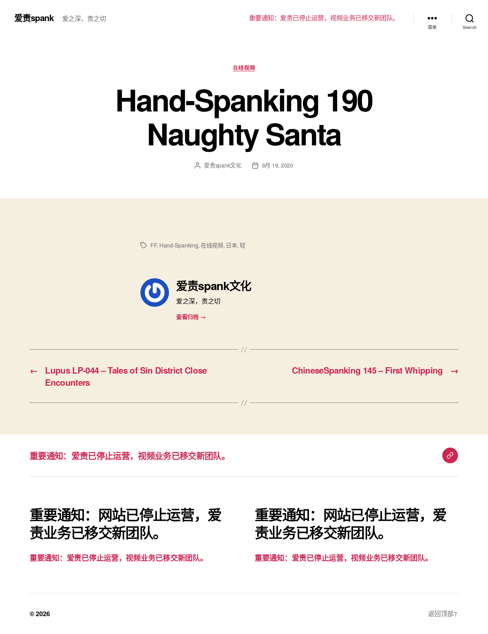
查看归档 (190, 317)
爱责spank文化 (222, 165)
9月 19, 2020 (277, 165)
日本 (231, 245)
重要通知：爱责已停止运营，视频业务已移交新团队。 (324, 18)
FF (153, 245)
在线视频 (244, 67)
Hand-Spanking (178, 245)
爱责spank (34, 17)
